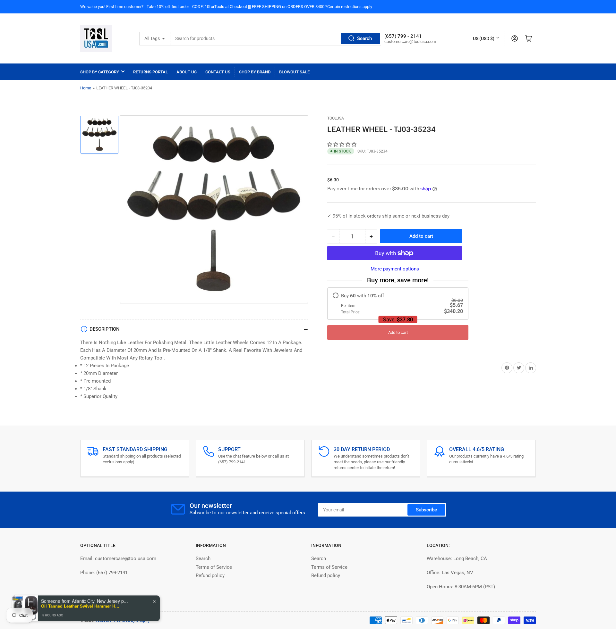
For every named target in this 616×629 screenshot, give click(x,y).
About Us (186, 72)
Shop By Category (99, 72)
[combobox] (275, 38)
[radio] (398, 303)
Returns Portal (150, 72)
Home (85, 88)
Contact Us (217, 72)
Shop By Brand (254, 72)
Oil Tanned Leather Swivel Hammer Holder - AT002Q (81, 604)
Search (364, 38)
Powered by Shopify (132, 620)
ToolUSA (335, 118)
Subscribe (426, 510)
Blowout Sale (294, 72)
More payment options (395, 269)
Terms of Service (214, 567)
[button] (342, 144)
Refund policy (210, 575)
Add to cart (398, 332)
